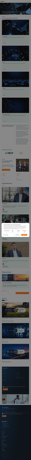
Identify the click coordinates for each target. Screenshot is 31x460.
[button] (6, 234)
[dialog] (15, 230)
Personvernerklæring (21, 228)
